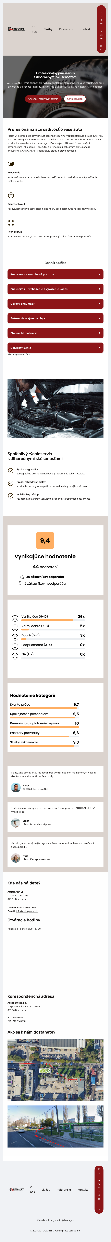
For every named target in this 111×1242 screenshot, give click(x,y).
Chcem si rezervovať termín (43, 98)
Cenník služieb (75, 98)
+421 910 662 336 (26, 907)
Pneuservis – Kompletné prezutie (32, 274)
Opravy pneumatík (22, 303)
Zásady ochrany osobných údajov (55, 1220)
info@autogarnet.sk (27, 911)
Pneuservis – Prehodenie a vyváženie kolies (38, 289)
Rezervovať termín (101, 29)
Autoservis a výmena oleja (27, 318)
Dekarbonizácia (20, 347)
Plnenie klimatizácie (23, 333)
